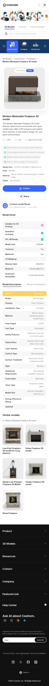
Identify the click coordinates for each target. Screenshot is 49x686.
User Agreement (22, 653)
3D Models (10, 27)
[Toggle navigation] (44, 5)
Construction (19, 59)
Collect (26, 188)
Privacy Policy (9, 653)
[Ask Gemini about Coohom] (24, 620)
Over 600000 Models (17, 207)
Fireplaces (31, 59)
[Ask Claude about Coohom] (18, 620)
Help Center (10, 605)
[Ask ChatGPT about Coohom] (5, 620)
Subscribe (40, 640)
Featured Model (37, 27)
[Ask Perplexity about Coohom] (11, 620)
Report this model (35, 140)
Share (26, 196)
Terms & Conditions (38, 653)
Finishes (22, 27)
